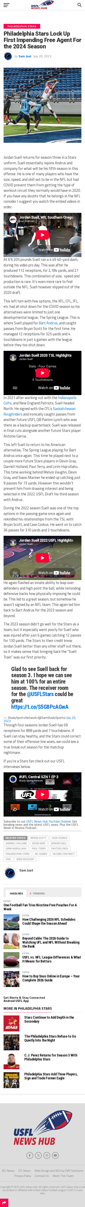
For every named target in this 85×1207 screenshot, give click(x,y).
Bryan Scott (38, 838)
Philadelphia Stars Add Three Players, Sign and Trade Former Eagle (50, 1076)
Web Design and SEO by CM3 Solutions (59, 1170)
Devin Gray (38, 843)
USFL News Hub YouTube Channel (48, 821)
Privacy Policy (22, 1176)
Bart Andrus (48, 323)
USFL (8, 859)
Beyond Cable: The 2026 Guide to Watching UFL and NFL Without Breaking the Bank (50, 942)
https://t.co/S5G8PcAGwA (39, 706)
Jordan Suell (59, 843)
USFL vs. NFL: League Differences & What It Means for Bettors (51, 959)
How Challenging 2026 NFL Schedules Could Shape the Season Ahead (49, 921)
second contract (64, 854)
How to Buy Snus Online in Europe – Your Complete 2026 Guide (51, 978)
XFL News (8, 1170)
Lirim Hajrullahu (16, 848)
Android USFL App (16, 1000)
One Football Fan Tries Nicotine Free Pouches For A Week (40, 907)
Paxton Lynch (59, 848)
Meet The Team (63, 1176)
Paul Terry (39, 848)
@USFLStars (40, 694)
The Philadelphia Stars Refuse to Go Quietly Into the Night (50, 1038)
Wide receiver (25, 859)
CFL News (24, 1170)
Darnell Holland (16, 843)
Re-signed (41, 854)
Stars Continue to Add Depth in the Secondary (49, 1019)
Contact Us (42, 1176)
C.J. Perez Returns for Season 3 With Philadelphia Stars (50, 1057)
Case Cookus (59, 838)
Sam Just (25, 56)
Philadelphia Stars (18, 854)
